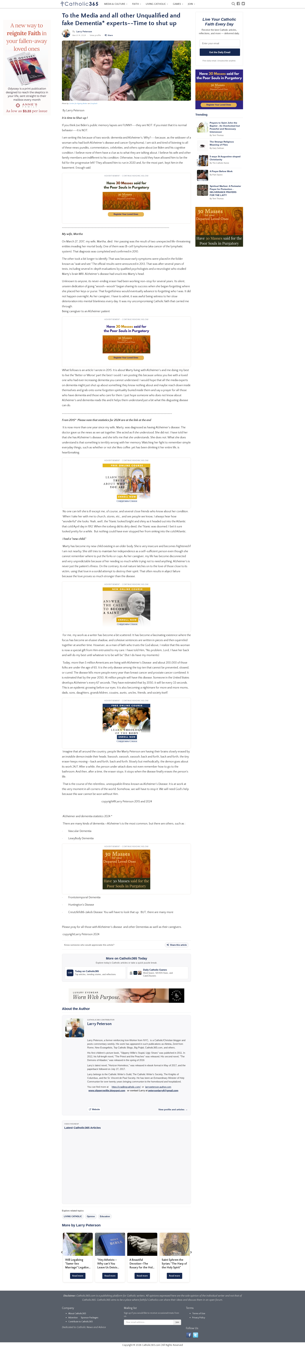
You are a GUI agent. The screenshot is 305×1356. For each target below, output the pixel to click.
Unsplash (93, 103)
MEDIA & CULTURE (115, 4)
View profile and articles (173, 1109)
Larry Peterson (84, 31)
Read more (77, 1276)
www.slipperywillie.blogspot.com (106, 1090)
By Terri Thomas (217, 135)
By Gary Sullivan (217, 148)
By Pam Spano (216, 175)
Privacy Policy (198, 1317)
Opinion (91, 1216)
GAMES (177, 4)
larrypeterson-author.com (158, 1086)
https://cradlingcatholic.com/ (126, 1086)
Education (105, 1216)
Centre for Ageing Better (78, 103)
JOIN (190, 4)
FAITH (135, 4)
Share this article (178, 945)
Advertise (73, 1317)
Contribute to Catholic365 (80, 1321)
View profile (95, 35)
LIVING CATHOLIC (156, 4)
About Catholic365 (77, 1313)
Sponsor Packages (89, 1317)
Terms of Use (198, 1313)
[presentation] (62, 1252)
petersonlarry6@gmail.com (163, 1090)
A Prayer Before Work (221, 171)
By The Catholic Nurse (219, 163)
